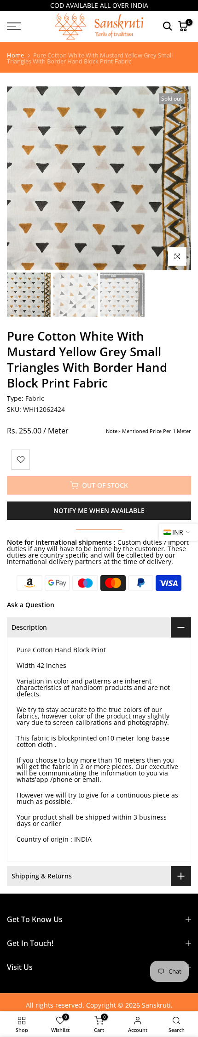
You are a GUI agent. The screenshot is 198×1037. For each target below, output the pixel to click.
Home (15, 55)
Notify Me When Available (99, 510)
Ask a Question (30, 604)
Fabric (34, 398)
